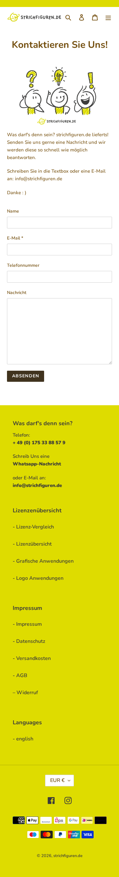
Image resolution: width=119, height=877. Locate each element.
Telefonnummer (23, 265)
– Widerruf (25, 692)
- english (23, 738)
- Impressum (27, 624)
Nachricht (16, 293)
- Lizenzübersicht (32, 544)
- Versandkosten (32, 658)
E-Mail (15, 238)
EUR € (57, 780)
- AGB (20, 675)
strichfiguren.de (68, 856)
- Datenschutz (29, 641)
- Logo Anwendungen (38, 578)
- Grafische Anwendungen (43, 561)
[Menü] (108, 17)
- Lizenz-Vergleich (33, 526)
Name (13, 211)
